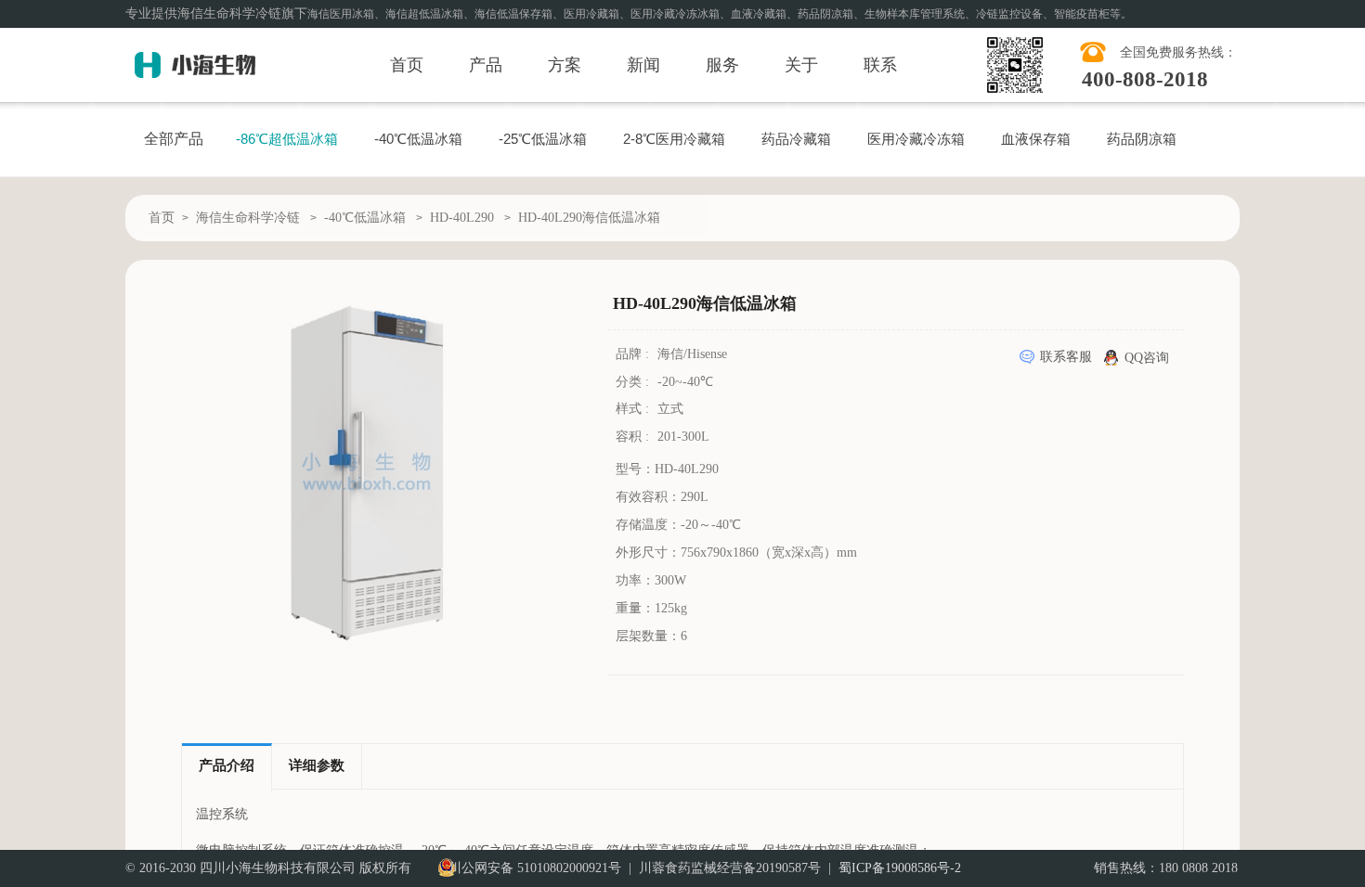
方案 (564, 65)
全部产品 (173, 139)
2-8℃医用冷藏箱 (674, 139)
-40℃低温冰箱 (418, 139)
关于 (801, 65)
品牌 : (634, 354)
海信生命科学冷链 (248, 218)
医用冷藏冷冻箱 (916, 139)
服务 (722, 65)
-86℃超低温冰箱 (287, 139)
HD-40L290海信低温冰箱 (589, 218)
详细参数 (316, 765)
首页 (406, 65)
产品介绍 (226, 765)
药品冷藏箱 (796, 139)
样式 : (634, 409)
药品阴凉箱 (1141, 139)
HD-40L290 (462, 218)
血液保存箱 (1036, 139)
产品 (485, 65)
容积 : (634, 437)
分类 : (634, 382)
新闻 (643, 65)
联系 (880, 65)
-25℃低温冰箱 (543, 139)
